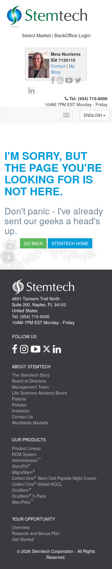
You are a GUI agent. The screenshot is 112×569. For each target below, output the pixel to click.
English (93, 115)
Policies (19, 405)
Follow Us (24, 336)
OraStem (21, 490)
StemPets (22, 502)
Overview (21, 527)
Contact (58, 66)
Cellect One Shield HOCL (37, 484)
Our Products (29, 440)
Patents (19, 399)
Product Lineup (26, 448)
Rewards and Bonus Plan (36, 533)
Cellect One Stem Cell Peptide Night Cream (54, 478)
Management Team (30, 387)
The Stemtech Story (31, 375)
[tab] (56, 35)
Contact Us (22, 417)
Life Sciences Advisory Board (39, 393)
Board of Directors (29, 381)
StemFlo (21, 466)
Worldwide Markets (30, 423)
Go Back (33, 243)
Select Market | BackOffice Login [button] (56, 35)
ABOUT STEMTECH (31, 366)
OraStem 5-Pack (29, 496)
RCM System (24, 454)
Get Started (23, 539)
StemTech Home (70, 243)
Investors (20, 411)
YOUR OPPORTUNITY (33, 519)
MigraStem (23, 472)
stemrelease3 (26, 460)
